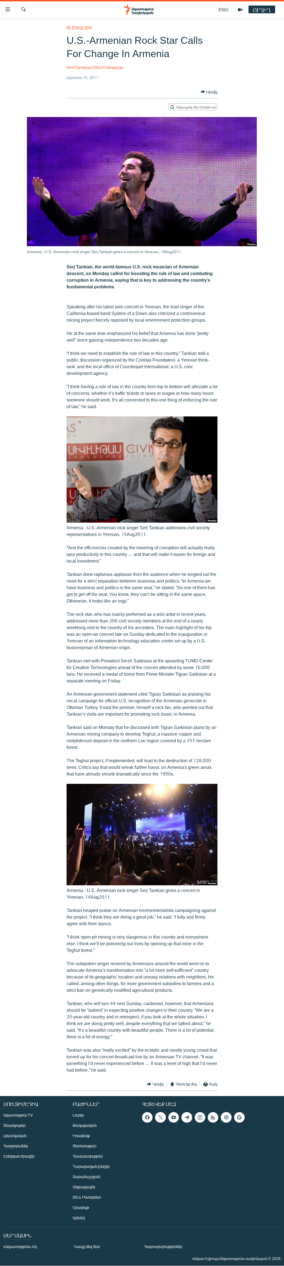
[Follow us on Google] (239, 1117)
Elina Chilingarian (108, 67)
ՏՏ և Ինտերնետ (87, 1197)
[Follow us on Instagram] (200, 1117)
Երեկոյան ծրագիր (18, 1156)
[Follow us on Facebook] (147, 1117)
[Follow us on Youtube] (173, 1117)
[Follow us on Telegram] (186, 1117)
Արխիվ (79, 1217)
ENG (223, 9)
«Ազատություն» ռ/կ (20, 1246)
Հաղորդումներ (15, 1145)
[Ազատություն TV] (240, 10)
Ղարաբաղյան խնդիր (91, 1166)
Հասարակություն (88, 1156)
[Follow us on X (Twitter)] (160, 1117)
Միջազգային (84, 1186)
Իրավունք (81, 1135)
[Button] (209, 91)
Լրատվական (14, 1135)
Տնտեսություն (84, 1145)
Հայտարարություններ (163, 1246)
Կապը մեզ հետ (87, 1246)
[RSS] (213, 1117)
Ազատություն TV (18, 1115)
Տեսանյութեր (14, 1125)
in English (79, 27)
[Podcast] (226, 1117)
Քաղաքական (85, 1125)
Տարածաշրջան (86, 1176)
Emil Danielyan (79, 67)
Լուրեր (78, 1115)
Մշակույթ (81, 1207)
